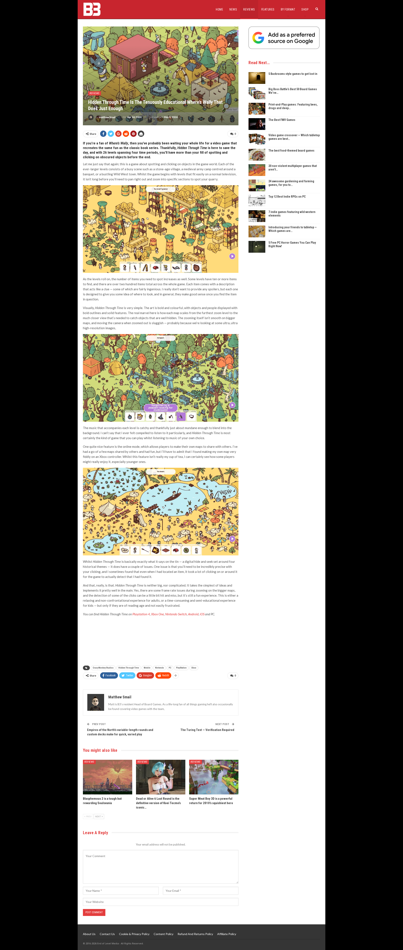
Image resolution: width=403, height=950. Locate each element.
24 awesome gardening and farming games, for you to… (291, 183)
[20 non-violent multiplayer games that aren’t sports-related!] (257, 170)
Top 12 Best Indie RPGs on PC (287, 196)
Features (268, 9)
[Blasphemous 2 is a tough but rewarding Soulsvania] (107, 777)
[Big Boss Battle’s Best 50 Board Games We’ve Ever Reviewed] (257, 93)
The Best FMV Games (281, 120)
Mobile (147, 668)
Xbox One (157, 614)
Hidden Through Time (128, 668)
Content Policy (163, 934)
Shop (305, 9)
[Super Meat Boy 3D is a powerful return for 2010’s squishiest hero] (213, 777)
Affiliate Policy (226, 934)
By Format (288, 9)
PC (170, 668)
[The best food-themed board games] (257, 155)
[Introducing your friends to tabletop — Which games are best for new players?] (257, 231)
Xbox (193, 668)
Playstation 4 (141, 614)
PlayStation (181, 668)
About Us (89, 934)
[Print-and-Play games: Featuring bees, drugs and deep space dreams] (257, 109)
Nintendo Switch (176, 614)
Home (219, 9)
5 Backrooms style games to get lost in (292, 73)
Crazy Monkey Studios (103, 668)
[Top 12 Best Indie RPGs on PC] (257, 201)
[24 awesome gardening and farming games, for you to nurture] (257, 185)
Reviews (249, 9)
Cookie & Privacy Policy (134, 934)
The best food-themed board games (291, 150)
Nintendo (159, 668)
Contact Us (107, 934)
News (233, 9)
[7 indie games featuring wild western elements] (257, 216)
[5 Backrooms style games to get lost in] (257, 78)
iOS (202, 614)
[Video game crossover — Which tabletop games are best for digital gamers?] (257, 139)
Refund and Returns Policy (195, 934)
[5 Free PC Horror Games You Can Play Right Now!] (257, 247)
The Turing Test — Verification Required (207, 730)
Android (193, 614)
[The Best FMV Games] (257, 124)
